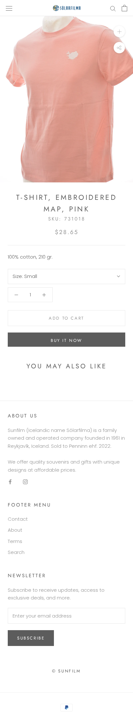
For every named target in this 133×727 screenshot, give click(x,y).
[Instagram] (25, 481)
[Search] (113, 8)
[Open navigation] (9, 8)
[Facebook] (10, 481)
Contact (18, 519)
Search (16, 552)
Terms (15, 541)
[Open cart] (124, 8)
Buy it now (66, 340)
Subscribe (31, 638)
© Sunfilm (66, 671)
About (15, 530)
